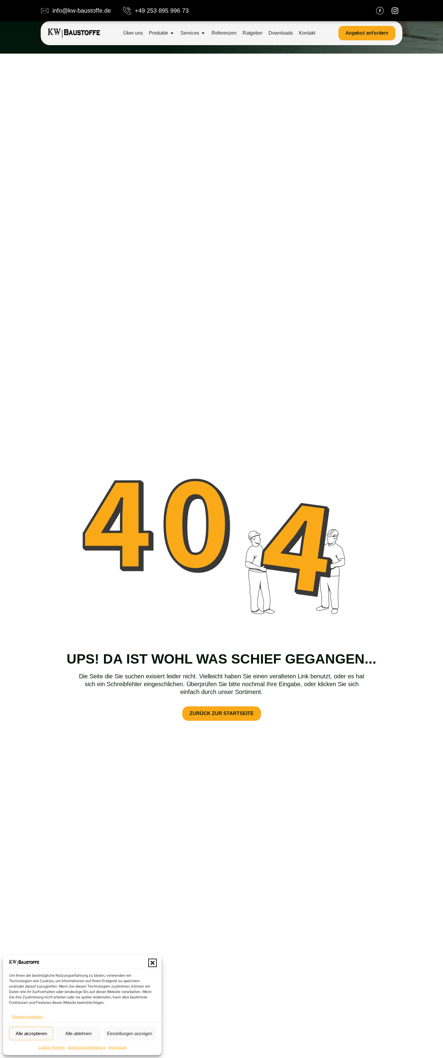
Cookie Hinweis (51, 1047)
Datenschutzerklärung (86, 1047)
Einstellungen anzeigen (129, 1033)
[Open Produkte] (172, 33)
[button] (152, 963)
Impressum (117, 1047)
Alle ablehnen (78, 1033)
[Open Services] (203, 33)
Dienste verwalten (27, 1016)
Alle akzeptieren (31, 1033)
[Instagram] (394, 10)
